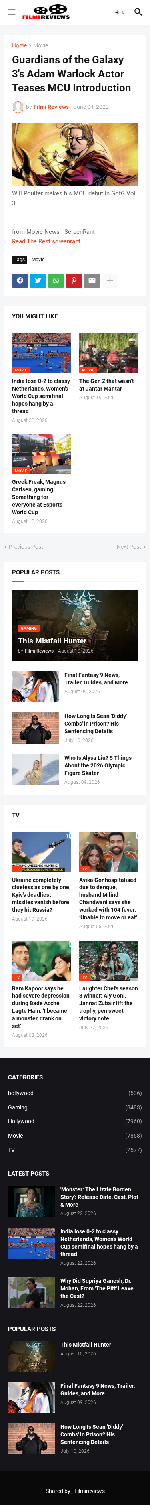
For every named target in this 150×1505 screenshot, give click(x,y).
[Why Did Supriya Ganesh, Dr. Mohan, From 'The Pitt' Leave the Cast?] (31, 1292)
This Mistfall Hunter (85, 1344)
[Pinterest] (74, 281)
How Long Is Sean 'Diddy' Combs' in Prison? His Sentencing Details (95, 723)
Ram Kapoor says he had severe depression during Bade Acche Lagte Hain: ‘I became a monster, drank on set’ (41, 1007)
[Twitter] (38, 281)
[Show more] (110, 281)
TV (75, 1150)
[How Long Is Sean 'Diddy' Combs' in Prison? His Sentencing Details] (35, 728)
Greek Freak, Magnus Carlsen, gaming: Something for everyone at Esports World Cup (39, 497)
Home (19, 46)
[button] (11, 12)
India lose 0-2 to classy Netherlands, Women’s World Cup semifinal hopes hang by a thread (41, 396)
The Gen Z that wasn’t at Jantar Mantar (106, 385)
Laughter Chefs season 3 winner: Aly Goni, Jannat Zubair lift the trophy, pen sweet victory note (108, 1003)
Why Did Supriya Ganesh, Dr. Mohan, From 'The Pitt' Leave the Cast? (97, 1288)
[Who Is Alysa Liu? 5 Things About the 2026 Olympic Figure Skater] (35, 769)
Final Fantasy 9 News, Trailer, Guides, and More (96, 679)
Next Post (129, 547)
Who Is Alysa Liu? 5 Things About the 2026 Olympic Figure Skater (98, 765)
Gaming (75, 1107)
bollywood (75, 1093)
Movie (40, 46)
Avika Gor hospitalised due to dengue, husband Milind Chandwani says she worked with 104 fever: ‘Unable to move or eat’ (108, 899)
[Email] (92, 281)
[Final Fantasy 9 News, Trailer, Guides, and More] (35, 686)
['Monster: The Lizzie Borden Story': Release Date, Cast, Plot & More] (31, 1201)
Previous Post (26, 547)
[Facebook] (20, 281)
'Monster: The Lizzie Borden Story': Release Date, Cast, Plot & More (99, 1197)
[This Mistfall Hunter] (31, 1356)
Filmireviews (89, 1491)
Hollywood (75, 1121)
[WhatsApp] (56, 281)
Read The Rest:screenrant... (48, 241)
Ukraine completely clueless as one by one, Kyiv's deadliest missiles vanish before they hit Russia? (41, 895)
